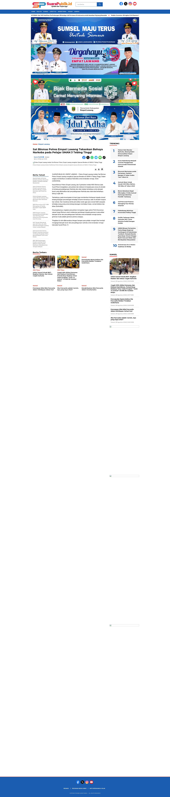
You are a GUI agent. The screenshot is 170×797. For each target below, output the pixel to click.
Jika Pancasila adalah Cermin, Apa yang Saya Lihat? (123, 318)
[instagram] (130, 5)
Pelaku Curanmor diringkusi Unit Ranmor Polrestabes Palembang (116, 15)
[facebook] (121, 5)
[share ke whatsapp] (92, 158)
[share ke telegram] (96, 158)
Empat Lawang (44, 144)
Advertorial (62, 11)
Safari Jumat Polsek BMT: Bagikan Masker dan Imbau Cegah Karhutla (123, 277)
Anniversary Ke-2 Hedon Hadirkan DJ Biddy (126, 245)
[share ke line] (100, 158)
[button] (95, 169)
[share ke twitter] (88, 158)
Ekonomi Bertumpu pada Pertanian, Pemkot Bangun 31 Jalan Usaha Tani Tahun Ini (127, 174)
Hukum (70, 11)
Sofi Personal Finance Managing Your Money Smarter (126, 203)
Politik (39, 11)
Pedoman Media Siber (79, 788)
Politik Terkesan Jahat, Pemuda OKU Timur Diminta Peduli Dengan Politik (126, 220)
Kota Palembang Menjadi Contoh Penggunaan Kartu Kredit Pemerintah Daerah (127, 163)
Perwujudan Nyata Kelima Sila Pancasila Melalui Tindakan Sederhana (122, 301)
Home (33, 11)
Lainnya (76, 11)
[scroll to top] (163, 794)
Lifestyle (53, 11)
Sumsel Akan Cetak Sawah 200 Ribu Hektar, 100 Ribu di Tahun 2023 (126, 184)
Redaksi (66, 788)
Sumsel (45, 11)
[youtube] (135, 5)
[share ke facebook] (84, 158)
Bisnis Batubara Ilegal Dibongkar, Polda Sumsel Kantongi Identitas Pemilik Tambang (127, 194)
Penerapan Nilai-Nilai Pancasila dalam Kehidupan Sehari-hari (122, 310)
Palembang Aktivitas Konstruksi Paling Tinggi (127, 211)
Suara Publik (38, 157)
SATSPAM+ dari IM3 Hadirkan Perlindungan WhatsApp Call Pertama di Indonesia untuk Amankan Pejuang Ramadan (52, 15)
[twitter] (126, 5)
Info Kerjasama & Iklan (97, 788)
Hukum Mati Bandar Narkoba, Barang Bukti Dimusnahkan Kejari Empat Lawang (126, 153)
